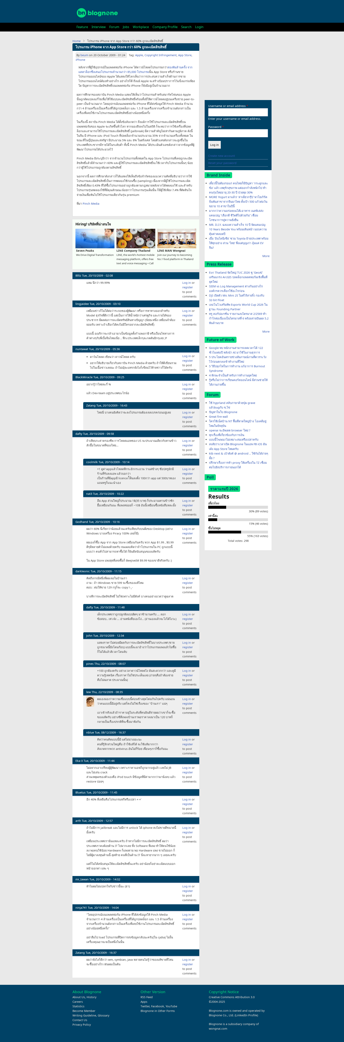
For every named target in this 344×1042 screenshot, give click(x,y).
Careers (77, 1002)
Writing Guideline (84, 1015)
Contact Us (79, 1020)
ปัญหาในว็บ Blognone (223, 412)
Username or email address (227, 106)
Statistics (78, 1006)
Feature (82, 27)
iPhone (80, 60)
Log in (186, 283)
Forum (114, 27)
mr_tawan (82, 879)
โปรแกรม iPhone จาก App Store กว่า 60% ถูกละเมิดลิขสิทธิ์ (121, 47)
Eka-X (79, 761)
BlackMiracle (84, 377)
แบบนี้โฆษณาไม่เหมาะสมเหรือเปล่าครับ (233, 439)
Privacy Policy (81, 1024)
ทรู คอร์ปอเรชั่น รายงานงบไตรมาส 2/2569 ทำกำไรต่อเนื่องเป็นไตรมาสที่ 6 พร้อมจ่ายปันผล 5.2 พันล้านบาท (239, 318)
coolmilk (92, 462)
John (89, 635)
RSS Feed (147, 997)
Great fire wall (218, 416)
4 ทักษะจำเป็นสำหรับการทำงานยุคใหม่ (233, 375)
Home (76, 41)
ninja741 (81, 907)
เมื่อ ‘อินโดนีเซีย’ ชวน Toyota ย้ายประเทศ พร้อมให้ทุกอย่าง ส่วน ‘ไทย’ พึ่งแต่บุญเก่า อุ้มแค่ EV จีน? (238, 243)
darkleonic (82, 571)
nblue (90, 732)
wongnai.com (218, 1028)
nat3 (89, 494)
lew (88, 692)
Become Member (83, 1011)
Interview (99, 27)
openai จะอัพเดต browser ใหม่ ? (229, 430)
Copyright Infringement (161, 55)
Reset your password (222, 163)
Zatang (91, 405)
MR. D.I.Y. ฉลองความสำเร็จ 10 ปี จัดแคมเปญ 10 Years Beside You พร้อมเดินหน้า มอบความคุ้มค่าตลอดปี (238, 229)
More (266, 256)
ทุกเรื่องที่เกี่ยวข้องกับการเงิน (226, 435)
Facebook (157, 1006)
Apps (144, 1002)
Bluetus (80, 792)
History (91, 997)
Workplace (141, 27)
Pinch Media (91, 203)
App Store (185, 55)
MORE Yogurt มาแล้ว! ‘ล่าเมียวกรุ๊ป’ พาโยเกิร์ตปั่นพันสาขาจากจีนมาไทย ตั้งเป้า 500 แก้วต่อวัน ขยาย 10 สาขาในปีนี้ (238, 201)
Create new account (221, 156)
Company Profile (165, 27)
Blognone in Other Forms (158, 1011)
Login (199, 27)
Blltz (78, 275)
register (187, 287)
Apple (139, 55)
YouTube (171, 1006)
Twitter (145, 1006)
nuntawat (81, 349)
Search (186, 27)
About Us (78, 997)
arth (78, 821)
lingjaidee (82, 304)
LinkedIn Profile (246, 1015)
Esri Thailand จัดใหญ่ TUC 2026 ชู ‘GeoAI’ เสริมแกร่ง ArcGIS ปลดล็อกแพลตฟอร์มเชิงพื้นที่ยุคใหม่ (238, 277)
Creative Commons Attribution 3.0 (232, 997)
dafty (78, 434)
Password (214, 127)
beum (84, 55)
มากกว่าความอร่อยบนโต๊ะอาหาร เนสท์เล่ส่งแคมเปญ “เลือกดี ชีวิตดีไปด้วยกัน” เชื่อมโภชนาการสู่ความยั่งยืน (236, 215)
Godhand (81, 522)
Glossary (103, 1015)
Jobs (126, 27)
